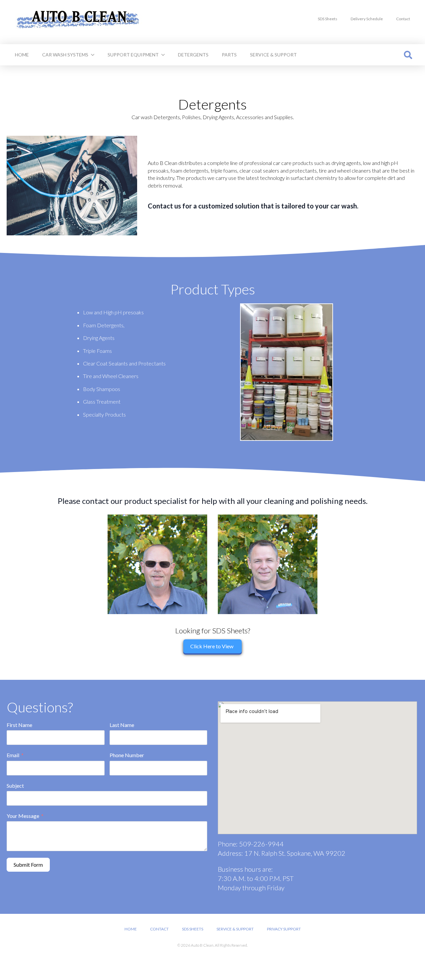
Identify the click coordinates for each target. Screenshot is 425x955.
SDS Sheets (327, 18)
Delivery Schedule (367, 18)
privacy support (284, 928)
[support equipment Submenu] (165, 55)
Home (22, 54)
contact (159, 928)
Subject (15, 785)
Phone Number (127, 755)
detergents (193, 54)
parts (229, 54)
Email (13, 755)
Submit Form (28, 864)
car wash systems (65, 54)
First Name (19, 725)
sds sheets (192, 928)
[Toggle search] (408, 54)
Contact (403, 18)
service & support (273, 54)
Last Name (122, 725)
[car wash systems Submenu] (94, 55)
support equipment (133, 54)
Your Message (23, 816)
